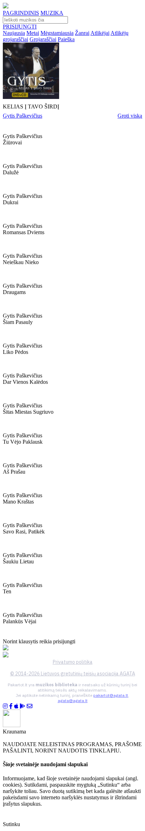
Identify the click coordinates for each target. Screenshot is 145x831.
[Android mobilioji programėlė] (22, 706)
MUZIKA (51, 13)
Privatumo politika (73, 662)
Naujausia (14, 33)
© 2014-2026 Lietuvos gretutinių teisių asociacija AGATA (72, 673)
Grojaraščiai (43, 39)
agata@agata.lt (73, 700)
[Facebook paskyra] (11, 706)
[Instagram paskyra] (5, 706)
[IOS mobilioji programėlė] (16, 706)
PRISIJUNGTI (20, 27)
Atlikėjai (99, 33)
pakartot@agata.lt (110, 695)
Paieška (66, 39)
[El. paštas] (29, 706)
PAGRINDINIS (21, 13)
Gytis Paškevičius (22, 116)
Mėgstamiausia (57, 33)
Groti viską (130, 116)
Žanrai (82, 33)
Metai (32, 33)
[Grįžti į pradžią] (5, 7)
